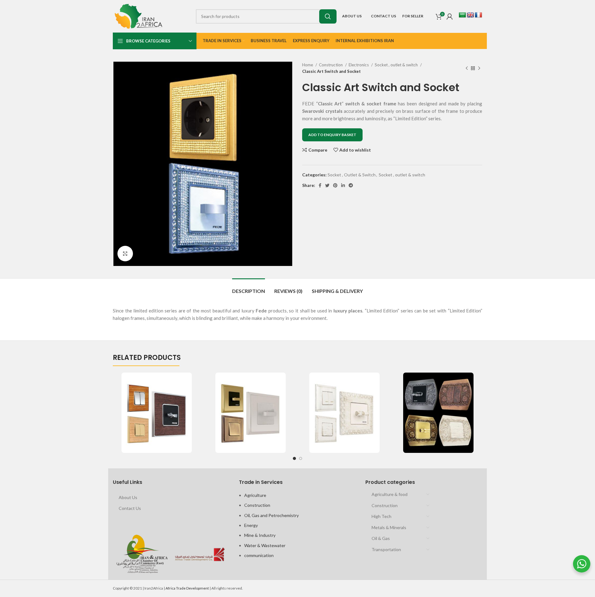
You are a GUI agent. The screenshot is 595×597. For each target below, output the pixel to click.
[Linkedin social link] (343, 185)
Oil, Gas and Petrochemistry (271, 515)
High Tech (381, 516)
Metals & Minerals (389, 527)
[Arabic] (462, 15)
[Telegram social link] (351, 185)
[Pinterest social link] (335, 185)
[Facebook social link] (320, 185)
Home (308, 64)
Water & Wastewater (264, 545)
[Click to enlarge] (125, 253)
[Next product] (479, 68)
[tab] (248, 287)
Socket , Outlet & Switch (352, 174)
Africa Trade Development (187, 588)
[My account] (449, 16)
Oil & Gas (381, 538)
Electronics (359, 64)
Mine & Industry (259, 535)
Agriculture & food (390, 494)
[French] (478, 15)
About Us (128, 497)
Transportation (386, 549)
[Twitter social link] (327, 185)
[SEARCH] (328, 16)
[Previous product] (467, 68)
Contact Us (130, 508)
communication (259, 555)
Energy (251, 525)
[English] (470, 15)
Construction (331, 64)
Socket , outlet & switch (397, 64)
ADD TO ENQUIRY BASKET (332, 134)
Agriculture (255, 495)
